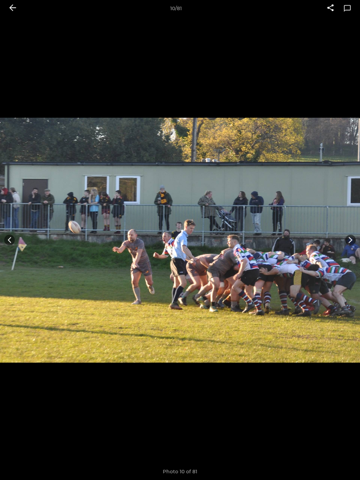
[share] (330, 8)
